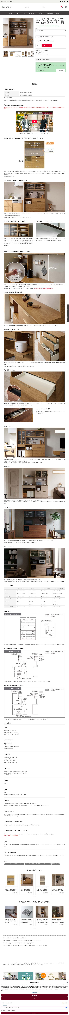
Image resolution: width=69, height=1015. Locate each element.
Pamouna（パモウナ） (8, 863)
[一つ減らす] (41, 46)
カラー (37, 34)
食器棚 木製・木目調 (29, 863)
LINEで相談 (60, 70)
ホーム (4, 963)
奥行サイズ (38, 28)
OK (34, 998)
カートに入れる (47, 45)
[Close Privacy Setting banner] (67, 982)
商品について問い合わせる (42, 59)
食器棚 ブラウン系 (56, 863)
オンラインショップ (12, 963)
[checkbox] (66, 1007)
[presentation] (3, 54)
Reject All (34, 995)
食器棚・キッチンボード (24, 963)
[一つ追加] (41, 44)
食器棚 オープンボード (19, 863)
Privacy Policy (34, 992)
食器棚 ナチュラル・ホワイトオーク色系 (43, 863)
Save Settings (34, 1013)
